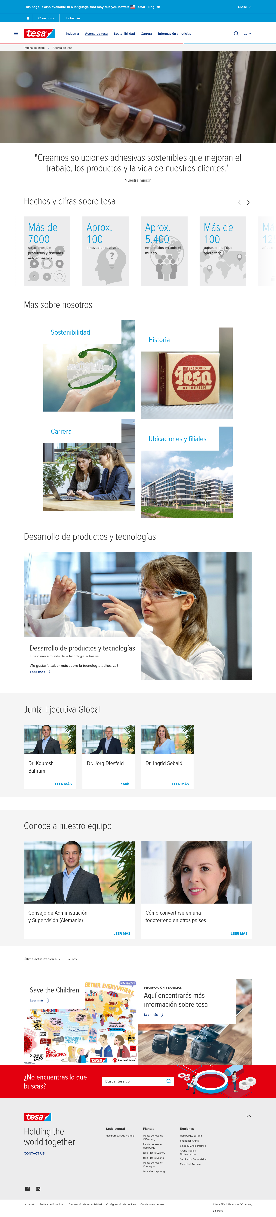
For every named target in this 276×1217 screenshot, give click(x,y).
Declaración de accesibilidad (85, 1204)
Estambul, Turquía (190, 1164)
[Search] (236, 34)
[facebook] (27, 1190)
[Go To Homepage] (28, 18)
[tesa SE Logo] (39, 33)
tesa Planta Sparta (153, 1157)
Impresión (29, 1204)
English (154, 7)
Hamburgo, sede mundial (120, 1135)
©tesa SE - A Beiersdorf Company (232, 1204)
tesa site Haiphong (154, 1171)
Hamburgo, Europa (191, 1135)
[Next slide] (248, 202)
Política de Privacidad (52, 1204)
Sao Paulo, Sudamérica (193, 1159)
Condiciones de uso (152, 1204)
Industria (73, 18)
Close (242, 7)
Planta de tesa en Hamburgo (153, 1146)
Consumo (46, 18)
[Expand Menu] (16, 33)
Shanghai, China (189, 1140)
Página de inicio (34, 47)
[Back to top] (249, 1116)
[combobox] (134, 1081)
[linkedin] (38, 1190)
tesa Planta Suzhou (154, 1152)
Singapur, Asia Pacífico (193, 1145)
